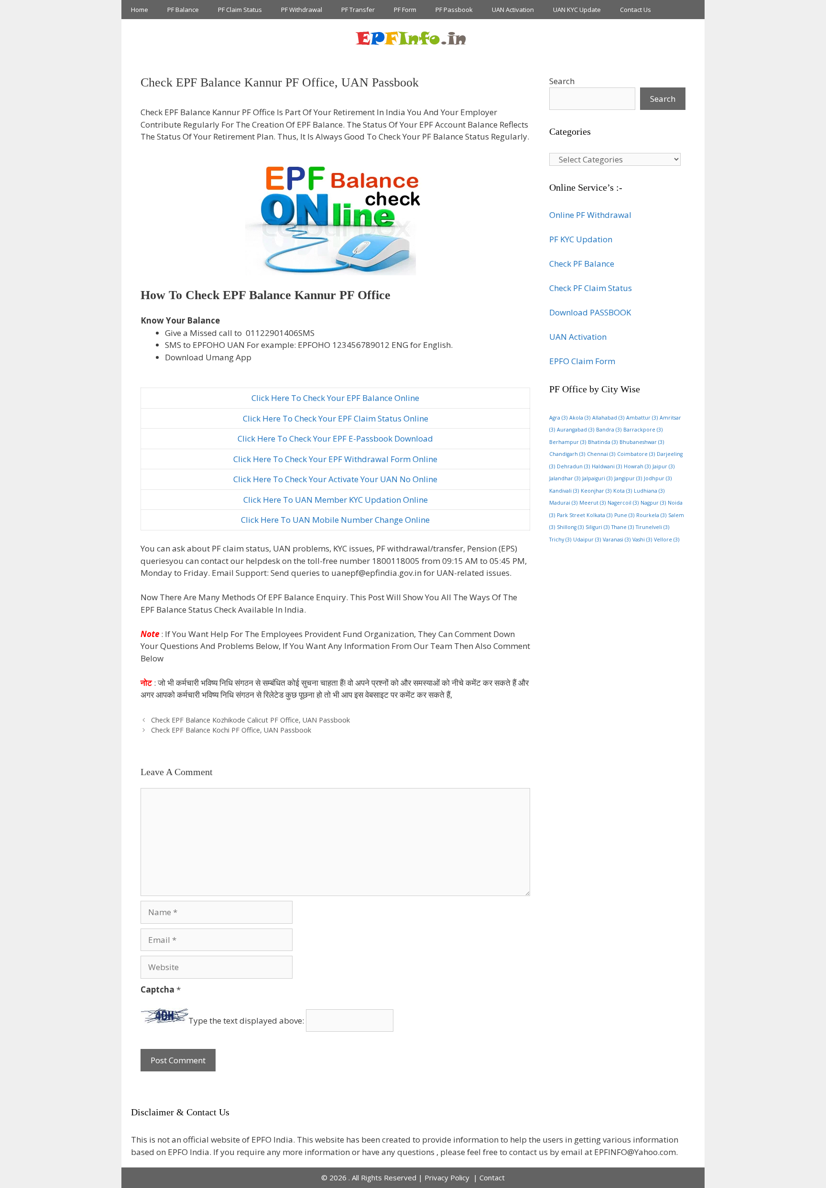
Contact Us (635, 9)
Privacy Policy (447, 1177)
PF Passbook (454, 9)
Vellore (666, 539)
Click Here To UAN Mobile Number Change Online (335, 519)
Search (562, 81)
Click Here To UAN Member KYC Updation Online (335, 499)
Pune (624, 515)
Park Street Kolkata (584, 515)
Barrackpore (643, 429)
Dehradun (573, 466)
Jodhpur (658, 478)
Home (139, 9)
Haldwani (607, 466)
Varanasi (616, 539)
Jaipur (663, 466)
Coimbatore (636, 454)
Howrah (637, 466)
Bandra (608, 429)
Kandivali (564, 490)
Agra (558, 417)
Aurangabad (575, 429)
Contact (492, 1177)
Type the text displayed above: (246, 1020)
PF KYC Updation (580, 239)
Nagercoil (623, 502)
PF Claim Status (240, 9)
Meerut (592, 502)
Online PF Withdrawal (590, 214)
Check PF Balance (581, 263)
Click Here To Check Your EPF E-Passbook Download (335, 438)
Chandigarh (567, 454)
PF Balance (183, 9)
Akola (579, 417)
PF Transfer (358, 9)
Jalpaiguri (597, 478)
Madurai (563, 502)
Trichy (560, 539)
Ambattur (642, 417)
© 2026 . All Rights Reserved (368, 1177)
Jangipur (628, 478)
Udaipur (587, 539)
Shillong (570, 527)
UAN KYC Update (577, 9)
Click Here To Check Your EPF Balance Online (335, 397)
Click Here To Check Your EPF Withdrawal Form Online (335, 459)
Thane (622, 527)
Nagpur (653, 502)
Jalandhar (564, 478)
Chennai (601, 454)
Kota (622, 490)
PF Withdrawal (301, 9)
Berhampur (567, 442)
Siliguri (597, 527)
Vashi (642, 539)
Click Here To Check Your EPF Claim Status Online (335, 418)
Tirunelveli (652, 527)
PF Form (405, 9)
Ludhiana (649, 490)
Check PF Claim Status (590, 287)
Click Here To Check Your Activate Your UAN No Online (335, 479)
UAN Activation (513, 9)
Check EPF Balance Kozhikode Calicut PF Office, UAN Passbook (250, 719)
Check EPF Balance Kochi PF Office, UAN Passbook (231, 729)
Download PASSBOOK (590, 312)
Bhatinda (603, 442)
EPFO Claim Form (582, 361)
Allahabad (608, 417)
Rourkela (651, 515)
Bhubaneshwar (642, 442)
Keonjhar (596, 490)
